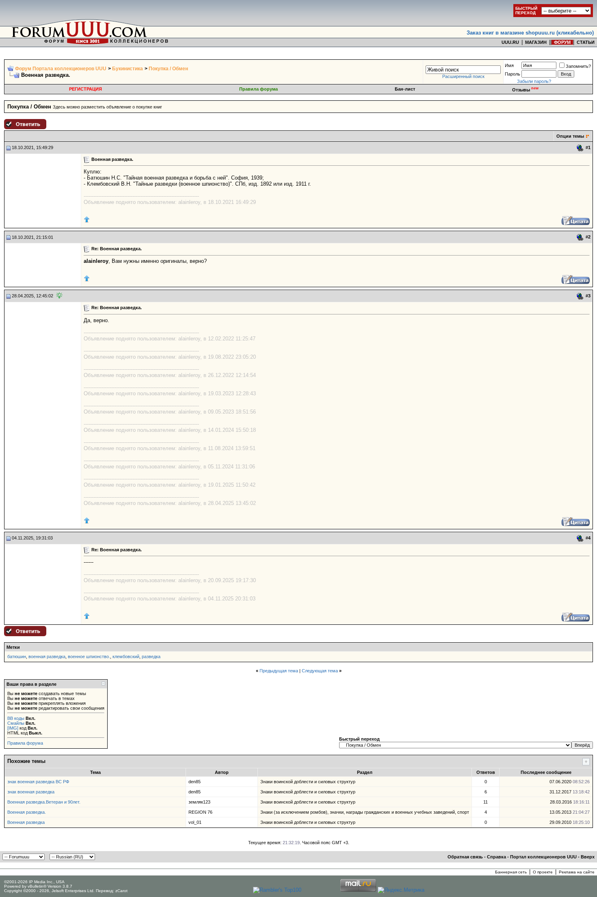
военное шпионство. (89, 656)
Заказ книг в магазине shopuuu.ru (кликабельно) (530, 33)
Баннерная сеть (511, 872)
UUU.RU (510, 42)
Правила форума (258, 89)
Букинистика (127, 69)
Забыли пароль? (534, 81)
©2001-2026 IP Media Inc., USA (34, 882)
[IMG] (12, 728)
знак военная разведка (30, 791)
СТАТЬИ (585, 42)
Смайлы (15, 723)
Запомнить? (578, 66)
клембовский (125, 656)
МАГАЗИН (536, 42)
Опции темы (570, 136)
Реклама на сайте (576, 872)
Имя (509, 65)
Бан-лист (405, 89)
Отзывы (525, 89)
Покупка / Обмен (168, 69)
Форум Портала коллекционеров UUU (60, 69)
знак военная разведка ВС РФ (38, 781)
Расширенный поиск (463, 76)
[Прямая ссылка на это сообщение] (580, 148)
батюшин (16, 656)
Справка (496, 856)
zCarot (121, 890)
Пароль (512, 74)
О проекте (542, 872)
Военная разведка (26, 822)
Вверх (588, 856)
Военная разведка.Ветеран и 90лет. (43, 802)
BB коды (15, 718)
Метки (13, 647)
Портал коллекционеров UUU (543, 856)
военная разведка (46, 656)
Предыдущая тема (279, 670)
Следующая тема (320, 670)
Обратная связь (465, 856)
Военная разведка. (26, 812)
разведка (151, 656)
